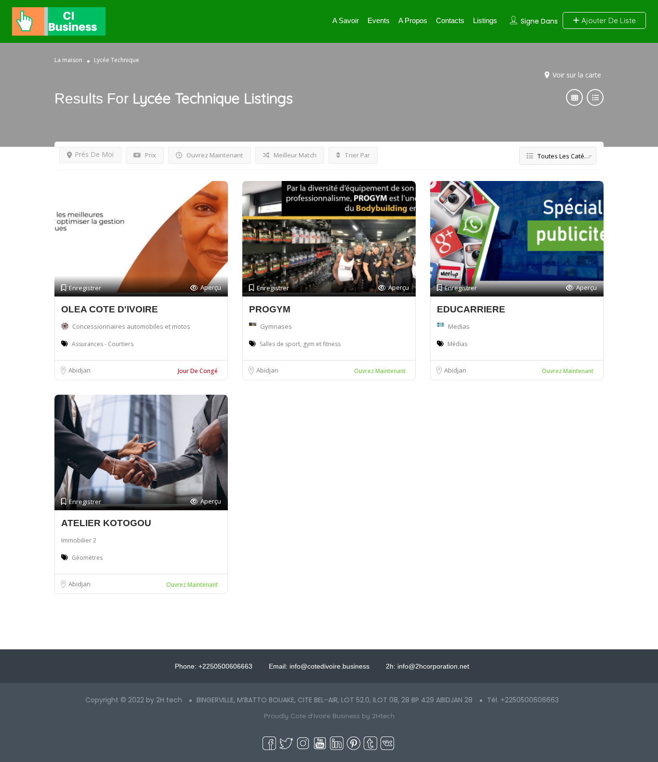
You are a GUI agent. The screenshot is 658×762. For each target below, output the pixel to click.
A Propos (412, 20)
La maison (68, 60)
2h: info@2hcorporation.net (427, 666)
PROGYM (269, 309)
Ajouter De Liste (607, 20)
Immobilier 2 (78, 540)
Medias (459, 326)
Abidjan (79, 370)
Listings (485, 20)
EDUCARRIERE (471, 309)
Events (379, 20)
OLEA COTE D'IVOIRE (109, 309)
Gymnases (276, 326)
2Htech (383, 715)
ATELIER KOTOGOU (106, 523)
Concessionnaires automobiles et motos (131, 326)
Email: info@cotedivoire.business (319, 666)
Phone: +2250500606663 (213, 666)
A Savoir (345, 20)
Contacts (450, 20)
